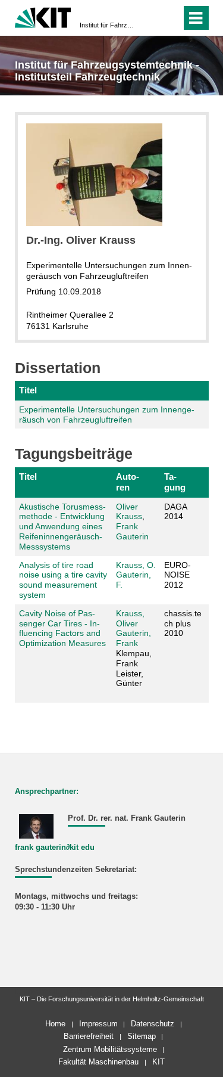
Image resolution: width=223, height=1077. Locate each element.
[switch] (150, 17)
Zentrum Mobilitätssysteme (110, 1049)
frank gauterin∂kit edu (55, 847)
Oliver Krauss (129, 512)
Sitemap (141, 1036)
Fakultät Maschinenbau (98, 1061)
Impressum (98, 1023)
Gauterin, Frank (133, 638)
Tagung (175, 481)
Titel (28, 390)
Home (55, 1023)
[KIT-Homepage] (43, 16)
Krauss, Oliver (130, 618)
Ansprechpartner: (46, 791)
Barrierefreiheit (89, 1036)
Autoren (127, 481)
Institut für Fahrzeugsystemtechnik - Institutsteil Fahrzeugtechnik (108, 25)
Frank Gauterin (132, 531)
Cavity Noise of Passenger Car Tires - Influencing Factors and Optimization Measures (62, 628)
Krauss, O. (136, 565)
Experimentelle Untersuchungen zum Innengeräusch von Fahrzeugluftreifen (106, 414)
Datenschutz (152, 1023)
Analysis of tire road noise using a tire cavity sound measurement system (63, 580)
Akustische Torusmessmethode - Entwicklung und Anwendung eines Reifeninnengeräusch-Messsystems (62, 526)
